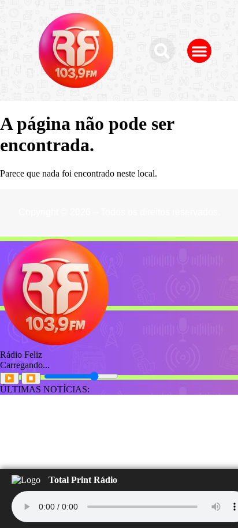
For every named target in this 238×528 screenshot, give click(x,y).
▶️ (9, 378)
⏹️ (31, 378)
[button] (162, 50)
